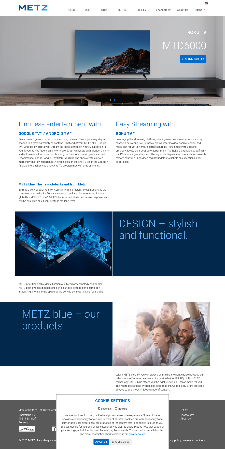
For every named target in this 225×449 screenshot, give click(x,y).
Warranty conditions (194, 440)
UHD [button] (104, 10)
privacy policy (137, 434)
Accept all (101, 441)
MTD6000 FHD (194, 59)
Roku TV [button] (141, 10)
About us (182, 10)
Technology (163, 10)
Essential (106, 408)
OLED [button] (72, 10)
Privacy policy (173, 440)
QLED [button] (88, 10)
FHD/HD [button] (121, 10)
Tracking (122, 408)
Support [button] (200, 10)
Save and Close (120, 441)
